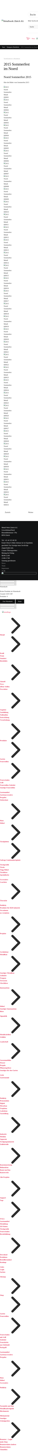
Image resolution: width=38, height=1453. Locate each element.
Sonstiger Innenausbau (8, 1009)
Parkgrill (3, 1347)
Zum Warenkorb (7, 601)
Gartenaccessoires (6, 795)
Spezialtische (4, 875)
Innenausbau (4, 988)
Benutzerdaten (5, 1447)
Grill (1, 782)
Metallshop (4, 1224)
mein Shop (4, 1442)
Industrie (3, 1134)
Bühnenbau (4, 1167)
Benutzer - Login (6, 1439)
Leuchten (3, 882)
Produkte (3, 740)
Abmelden (3, 1449)
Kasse (20, 601)
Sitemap (3, 1277)
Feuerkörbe (4, 1342)
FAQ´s (2, 1219)
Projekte (3, 933)
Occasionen (4, 910)
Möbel (2, 823)
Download (3, 1255)
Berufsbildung (5, 1234)
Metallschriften (5, 1034)
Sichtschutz (4, 800)
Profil (2, 653)
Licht (2, 1075)
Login (2, 1269)
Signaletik (3, 1016)
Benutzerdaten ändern (8, 1444)
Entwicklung (4, 717)
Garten (2, 759)
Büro (2, 1011)
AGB (3, 571)
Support (3, 1198)
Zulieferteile (4, 1144)
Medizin (3, 1137)
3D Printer (4, 1226)
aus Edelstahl (5, 1345)
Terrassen (3, 981)
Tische (2, 867)
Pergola (2, 1065)
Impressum (5, 568)
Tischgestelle (4, 865)
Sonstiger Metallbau (7, 973)
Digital (2, 1103)
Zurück (7, 512)
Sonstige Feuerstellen (7, 788)
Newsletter (4, 689)
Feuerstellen (4, 761)
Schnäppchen (5, 1421)
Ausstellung (4, 1113)
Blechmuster (4, 1411)
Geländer (3, 975)
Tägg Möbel (4, 870)
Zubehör (3, 1340)
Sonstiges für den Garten (9, 1070)
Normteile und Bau (7, 1406)
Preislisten (3, 1257)
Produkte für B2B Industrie (10, 908)
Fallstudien (4, 715)
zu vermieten (4, 913)
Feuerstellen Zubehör (7, 785)
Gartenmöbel (4, 792)
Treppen (3, 978)
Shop (33, 38)
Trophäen (3, 1108)
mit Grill (3, 1337)
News (3, 563)
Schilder (3, 1037)
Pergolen (3, 797)
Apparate (3, 1139)
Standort (3, 658)
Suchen (2, 1272)
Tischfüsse (3, 872)
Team (3, 566)
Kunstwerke (4, 1172)
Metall (2, 635)
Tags (1, 1200)
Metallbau (3, 954)
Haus (2, 820)
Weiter (30, 512)
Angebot (3, 710)
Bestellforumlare (6, 1260)
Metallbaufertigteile (7, 1408)
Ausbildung (4, 712)
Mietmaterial (4, 1416)
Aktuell (2, 681)
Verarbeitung (5, 720)
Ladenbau (3, 1111)
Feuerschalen (5, 780)
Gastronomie (4, 1078)
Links (2, 1267)
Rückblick (17, 59)
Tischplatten (4, 842)
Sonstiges (3, 1418)
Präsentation (4, 1101)
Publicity (3, 905)
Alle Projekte (4, 1177)
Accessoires (4, 880)
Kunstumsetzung (6, 1165)
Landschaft (4, 1042)
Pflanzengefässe (5, 1068)
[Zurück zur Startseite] (14, 21)
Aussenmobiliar (5, 1060)
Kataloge (3, 1262)
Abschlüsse (4, 983)
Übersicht (3, 901)
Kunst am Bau (5, 1170)
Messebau (3, 1106)
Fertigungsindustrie (7, 1142)
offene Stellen (5, 687)
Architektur (4, 952)
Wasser (2, 1063)
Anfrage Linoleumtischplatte (10, 860)
